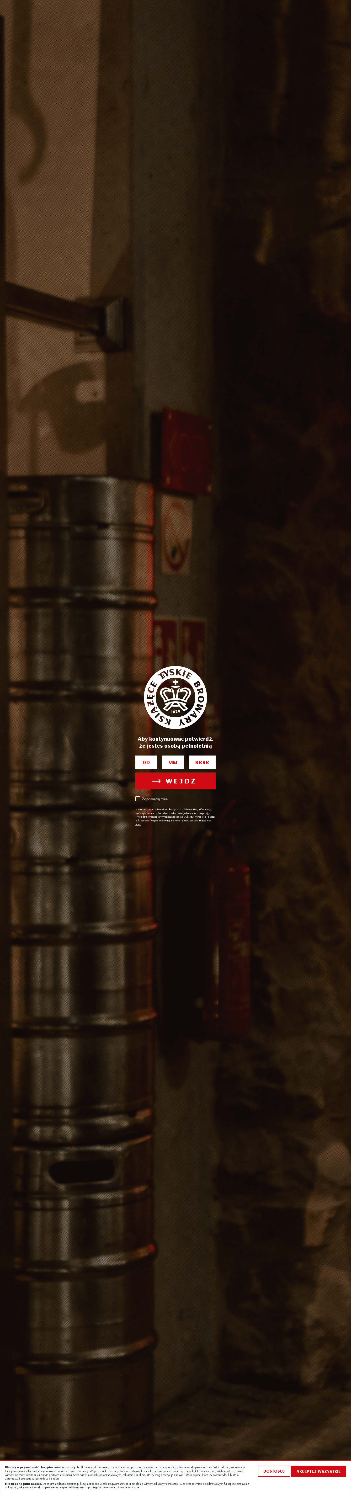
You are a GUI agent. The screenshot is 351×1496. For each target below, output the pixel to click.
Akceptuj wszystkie (318, 1471)
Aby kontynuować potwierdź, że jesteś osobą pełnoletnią (175, 742)
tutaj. (138, 824)
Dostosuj (274, 1471)
